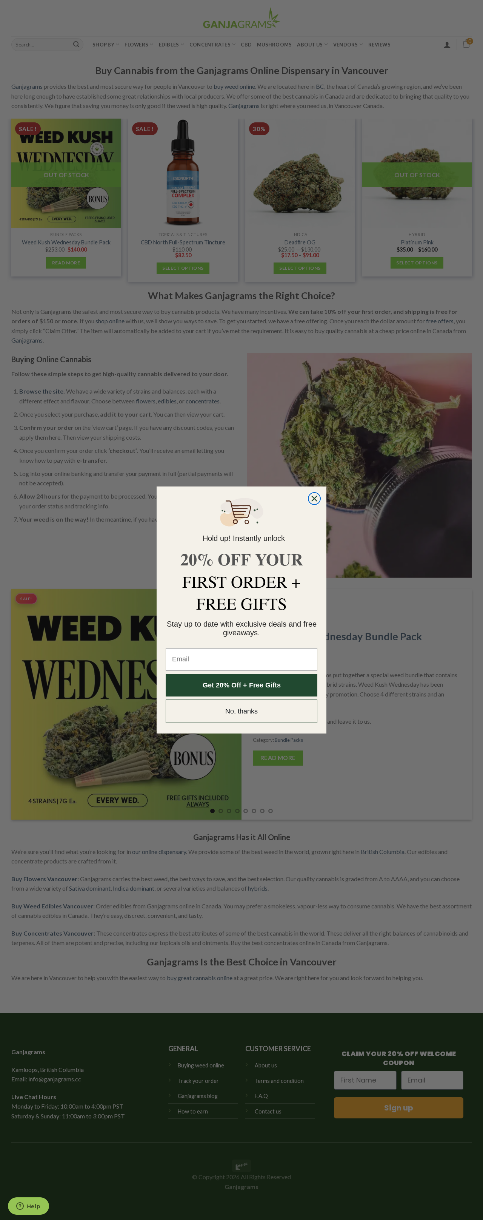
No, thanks (241, 711)
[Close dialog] (314, 499)
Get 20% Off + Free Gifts (242, 685)
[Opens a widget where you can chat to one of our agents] (28, 1206)
